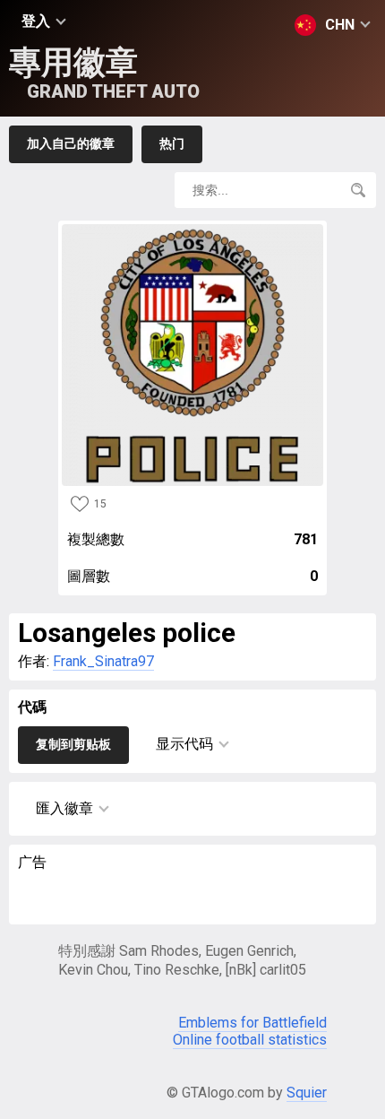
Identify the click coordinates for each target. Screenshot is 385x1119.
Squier (307, 1092)
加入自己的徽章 (71, 143)
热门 (171, 143)
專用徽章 (104, 73)
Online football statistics (250, 1039)
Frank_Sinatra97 (103, 661)
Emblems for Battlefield (252, 1022)
